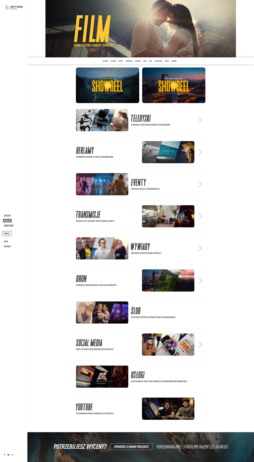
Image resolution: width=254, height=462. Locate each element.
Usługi (167, 61)
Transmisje (129, 61)
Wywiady (137, 61)
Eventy (121, 61)
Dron (144, 61)
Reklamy (113, 61)
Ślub (150, 61)
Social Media (158, 61)
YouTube (173, 61)
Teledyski (105, 61)
